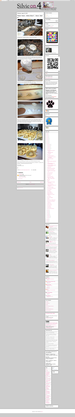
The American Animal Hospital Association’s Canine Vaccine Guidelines (48, 373)
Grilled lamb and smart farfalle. (51, 168)
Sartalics (48, 198)
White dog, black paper (49, 285)
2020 (47, 133)
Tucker (47, 289)
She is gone (48, 154)
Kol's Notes (48, 287)
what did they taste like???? (50, 155)
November (48, 145)
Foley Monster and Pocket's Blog (51, 281)
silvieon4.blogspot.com (49, 327)
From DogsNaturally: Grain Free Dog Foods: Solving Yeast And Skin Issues (48, 392)
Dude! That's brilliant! (50, 197)
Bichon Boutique (54, 96)
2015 (47, 138)
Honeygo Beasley (49, 284)
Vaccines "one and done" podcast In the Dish (48, 381)
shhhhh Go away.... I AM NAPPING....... (52, 241)
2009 (47, 220)
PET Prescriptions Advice (48, 377)
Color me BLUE (49, 189)
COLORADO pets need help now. (50, 260)
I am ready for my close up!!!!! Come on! (51, 151)
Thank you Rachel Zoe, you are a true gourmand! (53, 226)
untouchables (49, 190)
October (48, 146)
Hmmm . (48, 180)
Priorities (50, 254)
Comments (48, 16)
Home (30, 182)
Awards (47, 370)
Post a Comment (20, 178)
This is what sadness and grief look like (51, 161)
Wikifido (47, 304)
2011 (47, 143)
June (48, 211)
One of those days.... (49, 173)
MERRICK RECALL (50, 193)
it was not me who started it (50, 169)
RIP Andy (48, 179)
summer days (49, 175)
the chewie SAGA (49, 204)
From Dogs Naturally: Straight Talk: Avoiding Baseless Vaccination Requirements (48, 387)
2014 (47, 139)
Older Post (41, 182)
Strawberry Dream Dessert (50, 296)
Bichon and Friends (48, 310)
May (48, 212)
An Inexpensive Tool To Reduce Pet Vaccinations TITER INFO (48, 396)
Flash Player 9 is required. (49, 318)
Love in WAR (49, 196)
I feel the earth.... (49, 167)
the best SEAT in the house (50, 208)
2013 (47, 140)
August (48, 149)
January (48, 217)
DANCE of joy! (49, 203)
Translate (51, 26)
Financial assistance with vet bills (48, 383)
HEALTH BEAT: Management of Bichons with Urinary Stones (52, 245)
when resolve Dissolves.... (50, 176)
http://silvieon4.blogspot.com (53, 322)
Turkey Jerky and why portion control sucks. (51, 182)
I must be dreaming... (51, 264)
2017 (47, 135)
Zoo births (47, 301)
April (48, 213)
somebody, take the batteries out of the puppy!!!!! (51, 185)
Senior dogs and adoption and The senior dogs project (51, 165)
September (48, 148)
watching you (49, 202)
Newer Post (19, 182)
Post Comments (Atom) (32, 184)
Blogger (42, 411)
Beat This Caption (49, 282)
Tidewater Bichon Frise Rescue (50, 306)
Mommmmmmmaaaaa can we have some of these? (51, 163)
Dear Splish (50, 236)
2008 (47, 221)
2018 (47, 134)
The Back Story (49, 207)
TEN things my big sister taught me (51, 171)
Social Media (48, 293)
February (48, 216)
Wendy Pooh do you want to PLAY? (50, 194)
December (48, 144)
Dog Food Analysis (48, 378)
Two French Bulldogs (49, 292)
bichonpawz (20, 174)
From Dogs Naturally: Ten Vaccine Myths (47, 402)
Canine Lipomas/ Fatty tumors (48, 399)
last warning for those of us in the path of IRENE (51, 157)
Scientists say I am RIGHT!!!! (52, 249)
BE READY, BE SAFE (50, 158)
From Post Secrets (51, 231)
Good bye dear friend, (50, 172)
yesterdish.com (48, 295)
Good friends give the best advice (51, 188)
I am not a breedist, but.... (50, 183)
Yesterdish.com (48, 303)
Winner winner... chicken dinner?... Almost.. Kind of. (51, 178)
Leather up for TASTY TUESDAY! (50, 153)
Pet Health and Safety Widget (50, 313)
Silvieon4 (53, 367)
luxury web (47, 307)
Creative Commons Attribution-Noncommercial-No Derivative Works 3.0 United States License (52, 324)
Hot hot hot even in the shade (51, 201)
